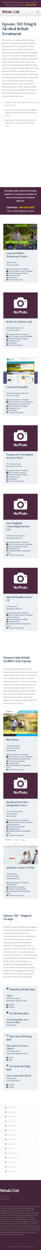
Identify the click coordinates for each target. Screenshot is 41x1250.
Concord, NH (12, 1135)
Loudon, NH (11, 1121)
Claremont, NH (12, 1167)
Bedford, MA (12, 1171)
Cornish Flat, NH (13, 1158)
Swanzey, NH (12, 1162)
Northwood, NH (13, 1130)
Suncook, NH (12, 1117)
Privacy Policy (4, 1199)
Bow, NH (10, 1148)
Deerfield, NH (12, 1126)
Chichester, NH (12, 1108)
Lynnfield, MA (12, 1153)
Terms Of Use (4, 1196)
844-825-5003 (30, 5)
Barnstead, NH (12, 1144)
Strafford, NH (12, 1139)
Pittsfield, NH (12, 1112)
